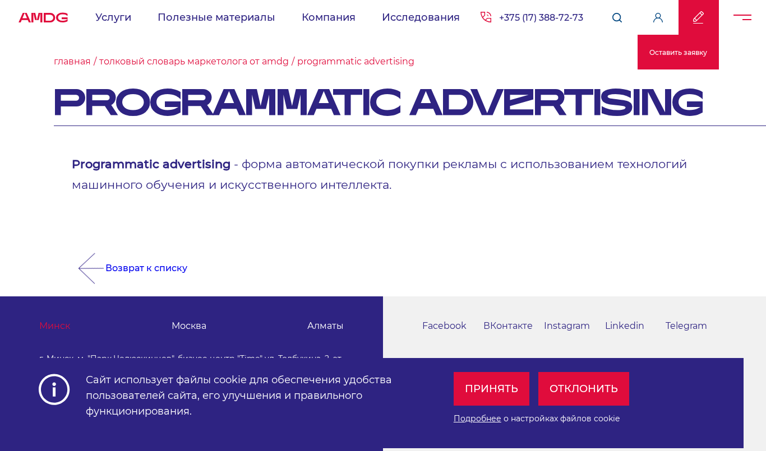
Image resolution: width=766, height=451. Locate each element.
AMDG (43, 14)
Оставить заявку (678, 52)
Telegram (686, 325)
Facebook (444, 325)
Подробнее (477, 418)
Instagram (567, 325)
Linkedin (624, 325)
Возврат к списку (146, 268)
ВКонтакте (508, 325)
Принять (491, 389)
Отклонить (584, 389)
